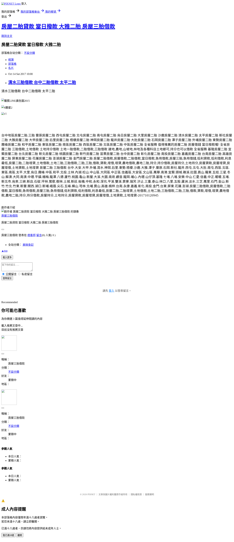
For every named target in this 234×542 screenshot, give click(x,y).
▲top (4, 250)
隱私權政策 (136, 494)
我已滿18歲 (8, 535)
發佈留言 (7, 278)
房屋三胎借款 (9, 215)
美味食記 (28, 244)
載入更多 (7, 257)
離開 (19, 535)
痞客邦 (31, 235)
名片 (11, 68)
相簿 (11, 59)
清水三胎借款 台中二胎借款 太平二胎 (42, 82)
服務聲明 (149, 494)
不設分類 (29, 52)
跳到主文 (6, 36)
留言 (39, 235)
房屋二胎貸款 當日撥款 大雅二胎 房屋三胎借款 (58, 26)
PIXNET (91, 494)
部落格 (12, 63)
